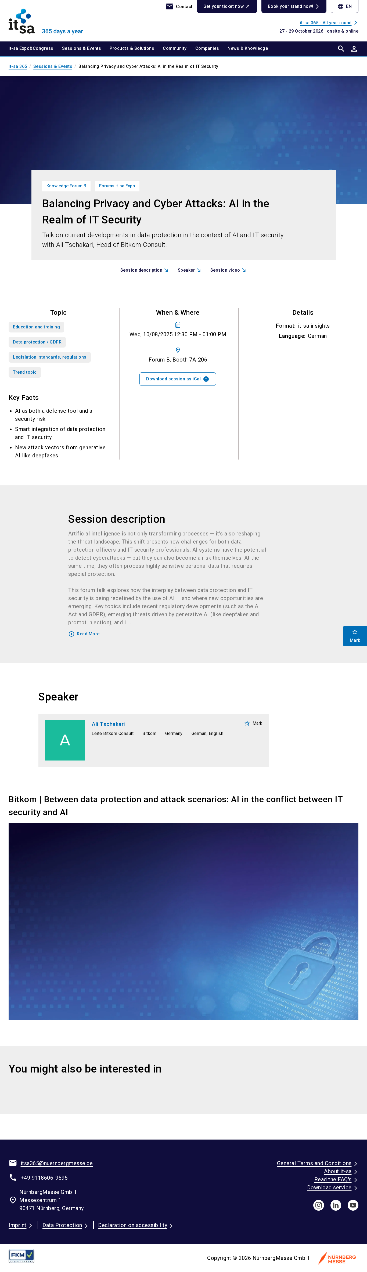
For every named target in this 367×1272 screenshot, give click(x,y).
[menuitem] (35, 49)
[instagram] (318, 1205)
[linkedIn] (335, 1205)
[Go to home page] (49, 20)
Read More (84, 634)
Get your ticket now (223, 6)
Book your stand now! (290, 6)
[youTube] (353, 1205)
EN (344, 6)
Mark (253, 723)
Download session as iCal (177, 379)
